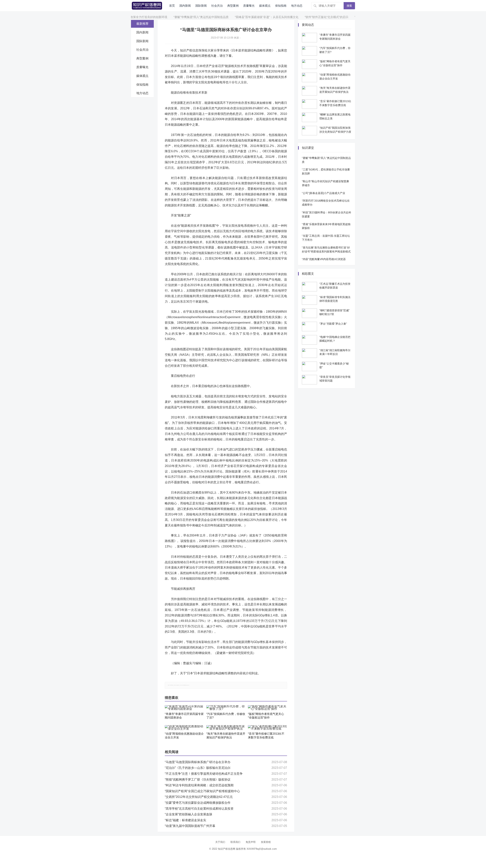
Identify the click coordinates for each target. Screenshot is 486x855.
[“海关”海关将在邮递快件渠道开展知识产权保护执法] (225, 727)
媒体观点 (265, 5)
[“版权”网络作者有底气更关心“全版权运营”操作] (267, 707)
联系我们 (235, 842)
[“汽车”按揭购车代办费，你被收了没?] (225, 707)
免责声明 (251, 842)
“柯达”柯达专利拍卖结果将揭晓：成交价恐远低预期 (199, 785)
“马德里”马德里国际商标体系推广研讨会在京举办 (197, 762)
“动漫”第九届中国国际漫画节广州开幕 (190, 825)
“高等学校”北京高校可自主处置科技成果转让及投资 (199, 808)
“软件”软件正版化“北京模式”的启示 (307, 17)
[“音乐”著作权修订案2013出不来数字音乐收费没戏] (267, 727)
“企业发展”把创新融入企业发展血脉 (188, 814)
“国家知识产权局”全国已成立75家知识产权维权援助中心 (202, 791)
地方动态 (296, 5)
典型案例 (233, 5)
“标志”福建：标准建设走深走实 (185, 820)
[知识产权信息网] (147, 5)
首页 (172, 5)
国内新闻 (185, 5)
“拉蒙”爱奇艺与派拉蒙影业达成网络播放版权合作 (197, 802)
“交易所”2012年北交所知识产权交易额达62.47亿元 (199, 796)
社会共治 (217, 5)
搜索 (349, 5)
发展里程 (266, 842)
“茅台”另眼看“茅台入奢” (333, 323)
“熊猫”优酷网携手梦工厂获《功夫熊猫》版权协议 (197, 779)
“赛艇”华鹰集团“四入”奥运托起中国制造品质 (181, 17)
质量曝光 (249, 5)
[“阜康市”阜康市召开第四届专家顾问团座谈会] (184, 707)
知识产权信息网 (226, 848)
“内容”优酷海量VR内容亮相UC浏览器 (324, 259)
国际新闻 (201, 5)
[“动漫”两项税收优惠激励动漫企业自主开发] (184, 727)
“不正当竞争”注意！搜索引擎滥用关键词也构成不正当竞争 (204, 773)
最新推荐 (142, 23)
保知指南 (280, 5)
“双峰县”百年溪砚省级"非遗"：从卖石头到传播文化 (247, 17)
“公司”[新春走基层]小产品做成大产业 (323, 193)
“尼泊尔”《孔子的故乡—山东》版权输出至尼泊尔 (197, 767)
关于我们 (220, 842)
